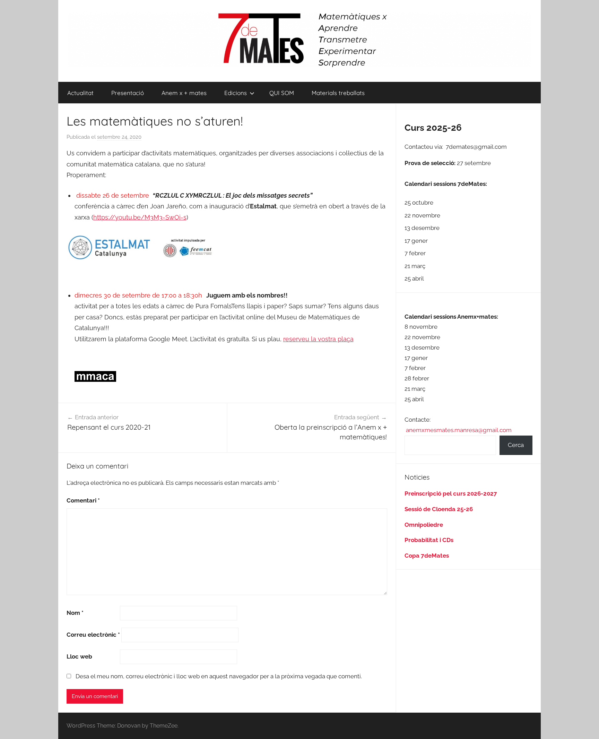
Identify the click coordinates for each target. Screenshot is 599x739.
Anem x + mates (184, 92)
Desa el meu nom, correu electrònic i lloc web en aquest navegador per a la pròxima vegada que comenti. (219, 676)
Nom (75, 612)
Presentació (127, 92)
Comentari (83, 500)
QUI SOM (281, 92)
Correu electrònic (93, 634)
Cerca (516, 444)
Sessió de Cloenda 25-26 (439, 509)
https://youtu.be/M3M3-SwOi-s (139, 217)
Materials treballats (338, 92)
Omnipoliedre (424, 524)
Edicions (235, 92)
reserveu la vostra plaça (318, 339)
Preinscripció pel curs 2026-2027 (451, 493)
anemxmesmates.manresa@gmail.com (459, 430)
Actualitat (80, 92)
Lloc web (79, 656)
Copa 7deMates (427, 555)
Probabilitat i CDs (429, 539)
